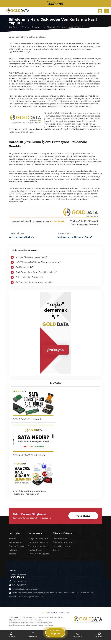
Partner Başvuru (16, 546)
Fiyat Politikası (60, 538)
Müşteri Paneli (35, 550)
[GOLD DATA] (17, 10)
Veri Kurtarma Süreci (38, 546)
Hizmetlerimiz (15, 542)
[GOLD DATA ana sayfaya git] (55, 217)
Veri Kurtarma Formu (38, 542)
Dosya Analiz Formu (38, 538)
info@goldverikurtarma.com (25, 589)
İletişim (12, 554)
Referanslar (14, 550)
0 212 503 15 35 (19, 581)
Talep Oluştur (83, 516)
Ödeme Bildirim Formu (64, 542)
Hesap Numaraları (61, 546)
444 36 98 (55, 4)
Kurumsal (13, 538)
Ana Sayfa (13, 27)
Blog (24, 27)
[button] (100, 11)
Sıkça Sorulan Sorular (38, 554)
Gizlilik (56, 550)
